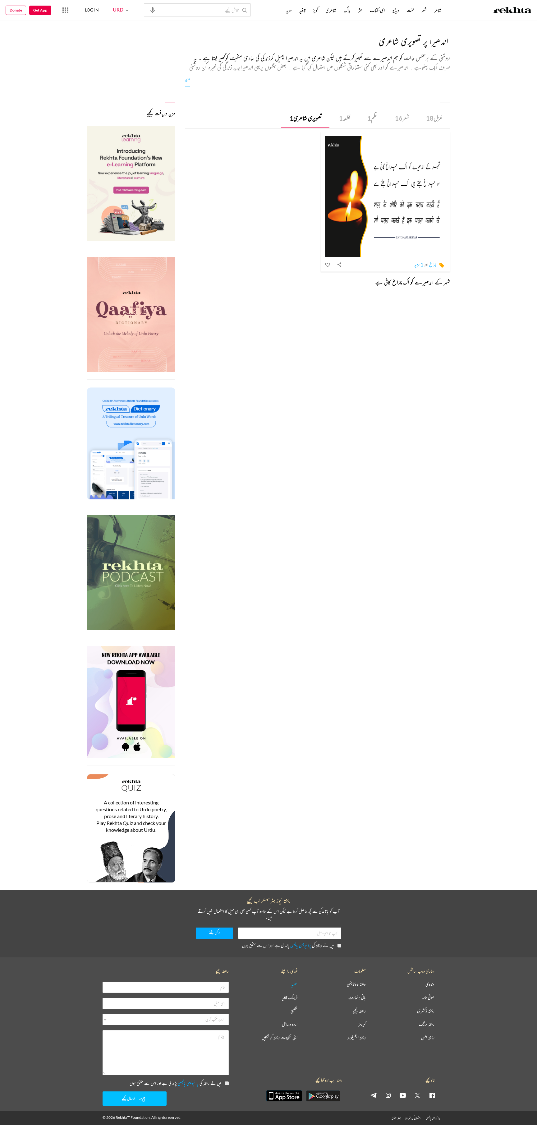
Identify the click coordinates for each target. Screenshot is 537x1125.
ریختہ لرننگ (426, 1024)
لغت (410, 10)
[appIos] (284, 1095)
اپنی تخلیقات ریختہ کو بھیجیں (279, 1037)
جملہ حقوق (396, 1118)
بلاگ (347, 10)
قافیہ (302, 10)
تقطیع (294, 1011)
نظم (372, 118)
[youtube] (403, 1095)
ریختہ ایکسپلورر (356, 1037)
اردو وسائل (289, 1024)
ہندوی (429, 984)
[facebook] (432, 1095)
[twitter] (417, 1095)
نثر (360, 10)
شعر (402, 118)
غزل (434, 118)
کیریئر (362, 1024)
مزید (187, 78)
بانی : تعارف (357, 997)
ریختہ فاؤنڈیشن (356, 984)
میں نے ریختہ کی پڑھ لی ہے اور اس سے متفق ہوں (288, 945)
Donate (16, 10)
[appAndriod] (323, 1095)
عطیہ (294, 984)
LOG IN (92, 9)
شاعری (330, 10)
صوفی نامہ (428, 997)
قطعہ (344, 118)
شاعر (437, 10)
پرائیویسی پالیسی (300, 945)
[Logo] (512, 11)
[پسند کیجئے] (328, 264)
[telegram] (374, 1095)
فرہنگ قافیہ (289, 997)
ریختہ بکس (427, 1037)
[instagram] (388, 1095)
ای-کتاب (377, 10)
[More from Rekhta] (65, 10)
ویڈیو (395, 10)
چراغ (432, 264)
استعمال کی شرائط (413, 1118)
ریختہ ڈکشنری (425, 1011)
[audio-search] (152, 9)
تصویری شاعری (306, 118)
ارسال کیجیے (128, 1098)
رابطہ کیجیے (359, 1011)
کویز (315, 10)
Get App (40, 10)
